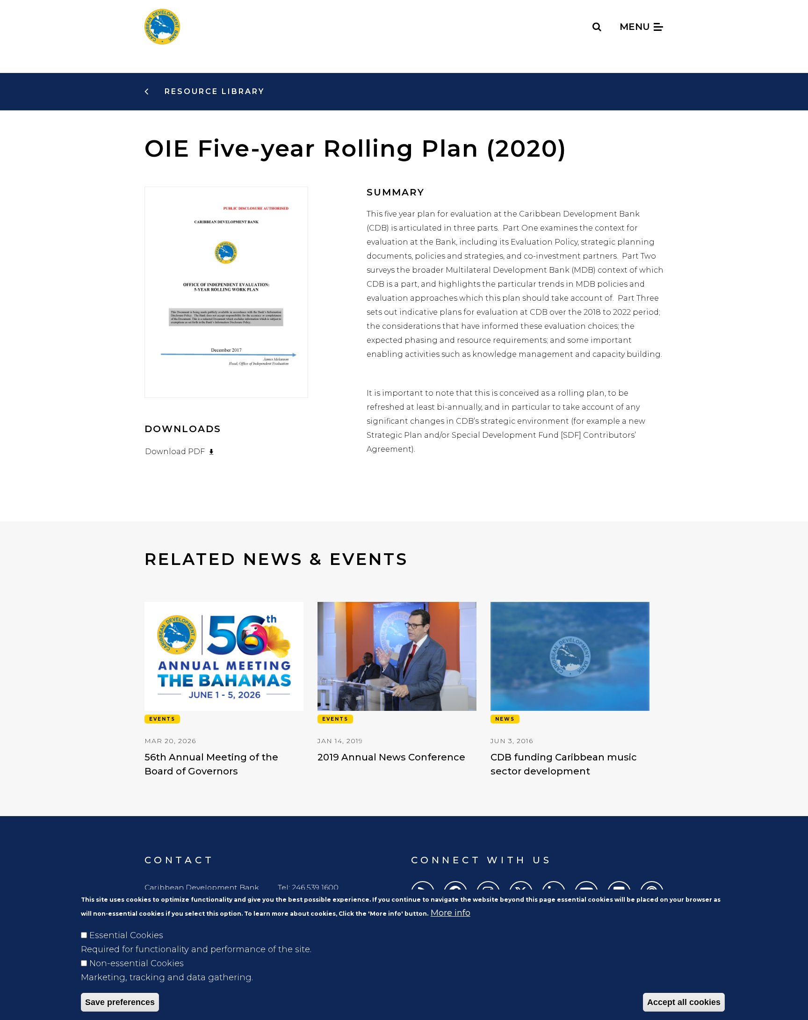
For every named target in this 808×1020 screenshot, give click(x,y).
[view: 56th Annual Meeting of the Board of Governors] (223, 690)
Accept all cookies (684, 1002)
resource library (213, 91)
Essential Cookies (126, 935)
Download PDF (175, 451)
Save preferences (120, 1002)
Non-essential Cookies (136, 963)
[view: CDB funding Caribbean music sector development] (570, 690)
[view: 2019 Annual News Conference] (396, 683)
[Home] (162, 26)
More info (450, 913)
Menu (636, 26)
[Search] (597, 26)
